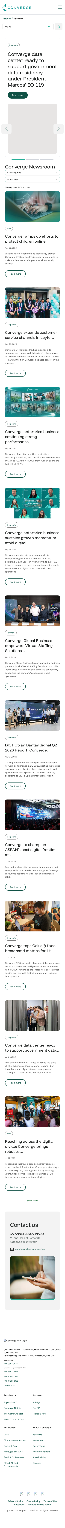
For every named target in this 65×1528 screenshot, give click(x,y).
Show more (32, 1200)
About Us (7, 18)
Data (6, 1434)
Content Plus (10, 1446)
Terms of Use (50, 1501)
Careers (36, 1463)
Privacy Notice (15, 1501)
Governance (38, 1446)
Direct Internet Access (15, 1440)
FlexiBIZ (36, 1408)
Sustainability (39, 1457)
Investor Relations (41, 1451)
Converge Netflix (12, 1408)
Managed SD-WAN (13, 1451)
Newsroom (37, 1440)
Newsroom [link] (18, 18)
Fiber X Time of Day (14, 1419)
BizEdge (36, 1402)
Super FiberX (10, 1402)
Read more (17, 95)
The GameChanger (13, 1413)
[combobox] (32, 172)
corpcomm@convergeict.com (30, 1249)
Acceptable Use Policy (39, 1504)
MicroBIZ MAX (39, 1413)
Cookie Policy (33, 1501)
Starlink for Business (14, 1457)
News (8, 26)
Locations (19, 1504)
